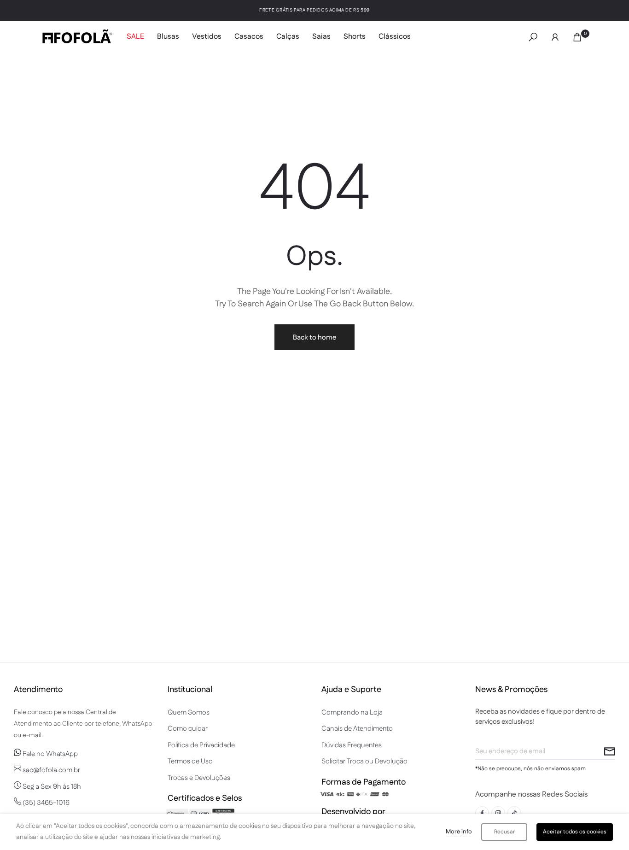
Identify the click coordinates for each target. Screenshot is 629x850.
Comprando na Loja (352, 712)
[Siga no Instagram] (498, 813)
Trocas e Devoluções (199, 778)
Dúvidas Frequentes (351, 745)
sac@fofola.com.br (50, 770)
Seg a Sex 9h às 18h (51, 786)
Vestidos (206, 36)
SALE (135, 36)
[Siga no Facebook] (482, 813)
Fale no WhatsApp (49, 754)
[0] (577, 37)
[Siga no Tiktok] (514, 813)
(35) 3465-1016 (45, 803)
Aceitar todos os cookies (574, 832)
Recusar (504, 832)
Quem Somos (189, 712)
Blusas (168, 36)
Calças (287, 36)
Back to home (314, 337)
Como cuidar (188, 728)
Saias (321, 36)
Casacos (248, 36)
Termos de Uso (190, 761)
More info (459, 831)
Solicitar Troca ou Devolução (364, 761)
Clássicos (395, 36)
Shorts (355, 36)
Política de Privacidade (201, 745)
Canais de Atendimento (357, 728)
